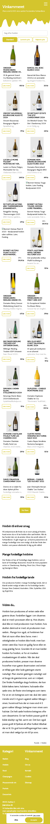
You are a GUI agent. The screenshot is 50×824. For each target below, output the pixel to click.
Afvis (16, 820)
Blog (27, 759)
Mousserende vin (9, 782)
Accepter (34, 820)
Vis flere (25, 510)
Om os (27, 765)
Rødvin (5, 759)
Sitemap (28, 782)
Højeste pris (40, 39)
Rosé (5, 771)
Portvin (5, 788)
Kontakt (28, 771)
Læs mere (6, 86)
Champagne (7, 776)
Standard (10, 39)
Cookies (28, 776)
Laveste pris (25, 39)
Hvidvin (5, 765)
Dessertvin (7, 794)
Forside (36, 743)
